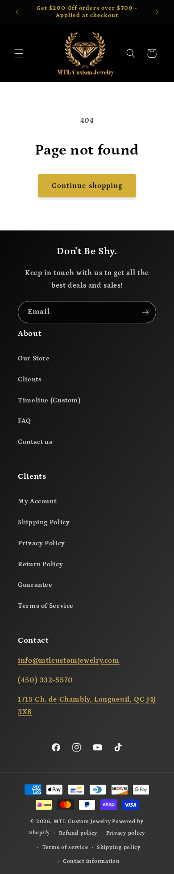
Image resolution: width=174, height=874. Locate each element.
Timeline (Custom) (49, 400)
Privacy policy (125, 833)
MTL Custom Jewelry (82, 821)
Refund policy (78, 833)
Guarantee (35, 585)
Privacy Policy (41, 543)
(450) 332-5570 (45, 680)
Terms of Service (46, 606)
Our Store (34, 358)
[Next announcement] (157, 12)
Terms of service (65, 847)
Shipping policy (119, 847)
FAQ (24, 421)
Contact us (35, 442)
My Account (37, 501)
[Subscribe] (145, 312)
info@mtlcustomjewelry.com (69, 661)
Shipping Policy (44, 522)
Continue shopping (87, 186)
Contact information (91, 861)
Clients (29, 379)
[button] (18, 53)
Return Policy (40, 564)
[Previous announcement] (17, 12)
